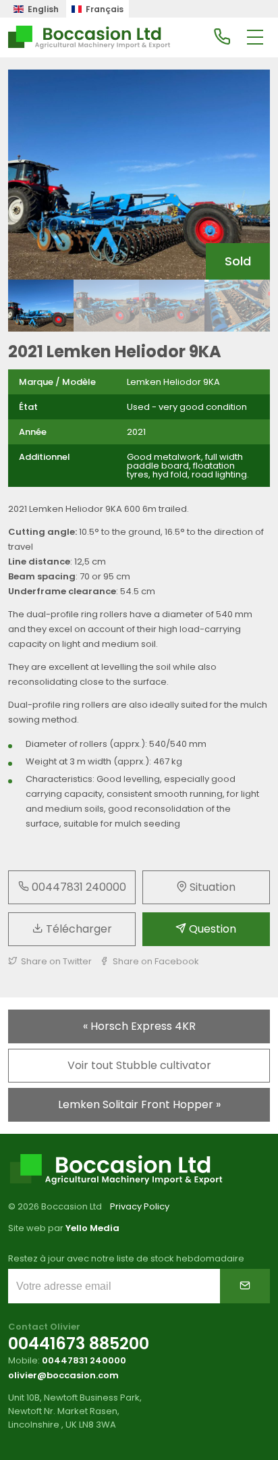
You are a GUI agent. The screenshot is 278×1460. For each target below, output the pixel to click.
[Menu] (255, 38)
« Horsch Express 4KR (139, 1026)
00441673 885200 (78, 1343)
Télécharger (77, 929)
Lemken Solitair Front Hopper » (139, 1104)
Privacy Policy (139, 1206)
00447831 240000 (77, 887)
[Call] (222, 38)
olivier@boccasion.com (63, 1375)
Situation (211, 887)
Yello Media (92, 1228)
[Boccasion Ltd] (89, 37)
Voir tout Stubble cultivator (139, 1065)
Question (211, 929)
